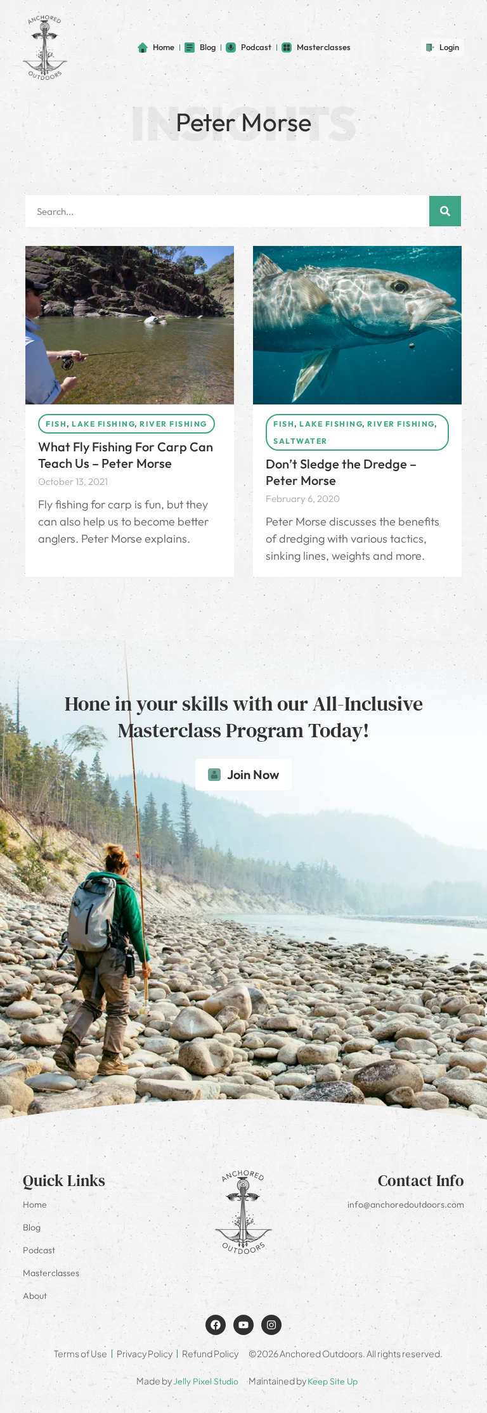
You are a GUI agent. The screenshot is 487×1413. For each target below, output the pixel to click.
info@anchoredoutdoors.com (405, 1204)
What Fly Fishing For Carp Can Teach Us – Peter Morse (125, 455)
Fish (56, 424)
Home (35, 1204)
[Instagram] (271, 1325)
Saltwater (300, 441)
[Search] (445, 211)
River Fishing (173, 424)
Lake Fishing (103, 424)
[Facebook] (215, 1325)
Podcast (39, 1250)
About (35, 1295)
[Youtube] (243, 1325)
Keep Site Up (333, 1381)
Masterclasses (51, 1273)
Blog (32, 1227)
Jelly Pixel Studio (205, 1381)
